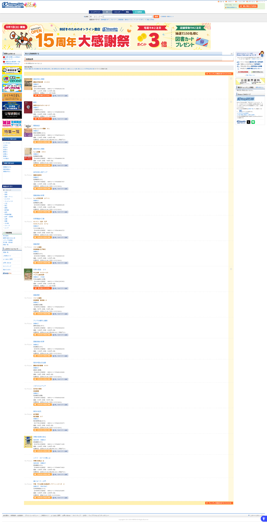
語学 (6, 212)
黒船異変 (36, 244)
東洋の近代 (37, 411)
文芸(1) (5, 149)
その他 (7, 223)
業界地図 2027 (105, 19)
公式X (84, 515)
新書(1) (5, 156)
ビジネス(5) (6, 143)
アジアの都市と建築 (40, 320)
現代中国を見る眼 (39, 362)
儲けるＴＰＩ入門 (39, 481)
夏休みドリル (128, 19)
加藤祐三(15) (7, 167)
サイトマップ (261, 1)
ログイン (235, 4)
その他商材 (138, 12)
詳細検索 (163, 16)
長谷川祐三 (43, 486)
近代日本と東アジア (40, 172)
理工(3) (5, 147)
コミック (117, 12)
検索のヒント (170, 16)
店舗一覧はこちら (250, 75)
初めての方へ (7, 269)
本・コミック (7, 190)
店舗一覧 (222, 1)
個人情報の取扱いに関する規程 (246, 114)
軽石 (35, 102)
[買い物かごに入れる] (42, 96)
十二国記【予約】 (150, 19)
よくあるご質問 (241, 1)
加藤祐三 (36, 84)
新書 (6, 221)
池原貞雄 (36, 440)
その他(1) (6, 158)
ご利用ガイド (230, 1)
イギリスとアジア (39, 386)
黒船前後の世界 (38, 195)
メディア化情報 (8, 240)
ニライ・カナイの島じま (42, 458)
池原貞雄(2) (6, 169)
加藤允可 (36, 486)
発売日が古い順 (58, 68)
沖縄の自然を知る (39, 437)
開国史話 (36, 125)
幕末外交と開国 (38, 79)
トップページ (95, 12)
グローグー (113, 19)
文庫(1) (5, 154)
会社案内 (6, 515)
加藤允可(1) (6, 171)
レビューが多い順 (74, 68)
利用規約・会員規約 (17, 515)
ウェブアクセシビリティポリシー (99, 515)
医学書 (7, 210)
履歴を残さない (260, 87)
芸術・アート (9, 196)
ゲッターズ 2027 (138, 19)
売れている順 (66, 68)
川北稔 (42, 277)
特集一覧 (5, 244)
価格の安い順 (32, 68)
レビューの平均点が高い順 (87, 68)
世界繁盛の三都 (38, 219)
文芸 (6, 192)
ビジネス (7, 199)
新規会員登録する (232, 7)
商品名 (26, 68)
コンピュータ (9, 201)
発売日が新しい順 (48, 68)
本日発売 (5, 236)
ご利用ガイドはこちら (256, 59)
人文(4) (5, 145)
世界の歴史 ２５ (39, 269)
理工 (6, 205)
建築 (6, 208)
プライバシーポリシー (31, 515)
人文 (6, 203)
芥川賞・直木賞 (8, 242)
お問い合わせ (251, 1)
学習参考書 (8, 214)
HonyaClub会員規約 (243, 113)
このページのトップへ (257, 515)
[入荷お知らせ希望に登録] (42, 142)
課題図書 (120, 19)
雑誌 (127, 12)
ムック (7, 228)
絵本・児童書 (9, 216)
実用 (6, 194)
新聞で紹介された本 (9, 238)
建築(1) (5, 152)
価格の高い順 (39, 68)
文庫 (6, 219)
